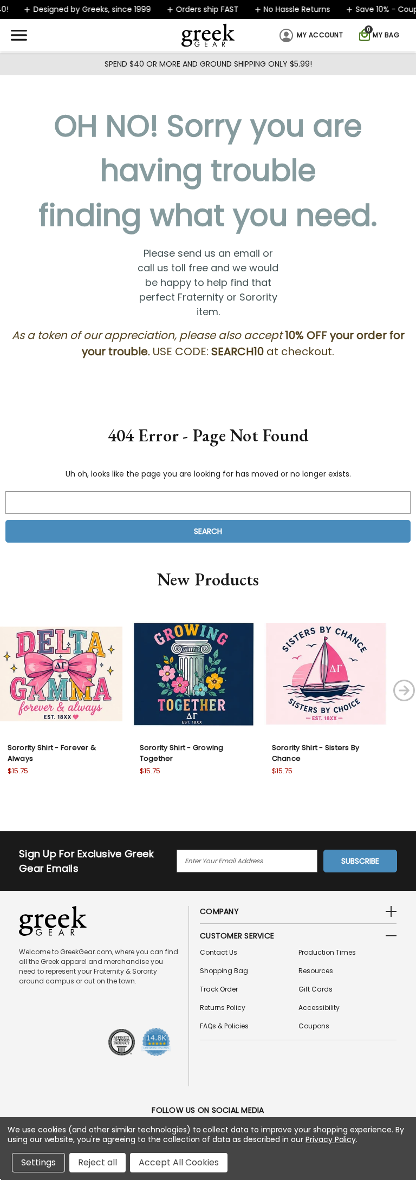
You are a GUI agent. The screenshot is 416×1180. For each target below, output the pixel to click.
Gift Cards (315, 989)
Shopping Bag (224, 970)
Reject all (97, 1162)
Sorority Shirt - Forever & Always (52, 753)
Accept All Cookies (179, 1162)
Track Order (219, 989)
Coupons (313, 1026)
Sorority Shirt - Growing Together (182, 753)
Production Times (327, 952)
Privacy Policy (331, 1139)
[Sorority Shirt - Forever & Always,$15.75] (61, 673)
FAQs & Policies (224, 1026)
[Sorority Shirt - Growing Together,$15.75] (193, 673)
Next (404, 690)
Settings (38, 1162)
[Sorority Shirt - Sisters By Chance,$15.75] (325, 673)
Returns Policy (222, 1007)
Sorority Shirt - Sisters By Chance (316, 753)
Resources (315, 970)
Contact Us (218, 952)
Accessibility (319, 1007)
